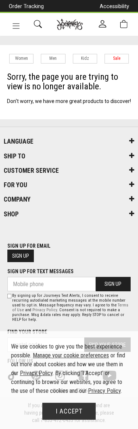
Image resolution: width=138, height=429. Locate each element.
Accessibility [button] (114, 6)
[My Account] (102, 24)
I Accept (69, 411)
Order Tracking (26, 6)
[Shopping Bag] (124, 24)
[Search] (38, 24)
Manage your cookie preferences (71, 355)
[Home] (70, 24)
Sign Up (20, 256)
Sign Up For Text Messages (40, 271)
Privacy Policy (44, 310)
